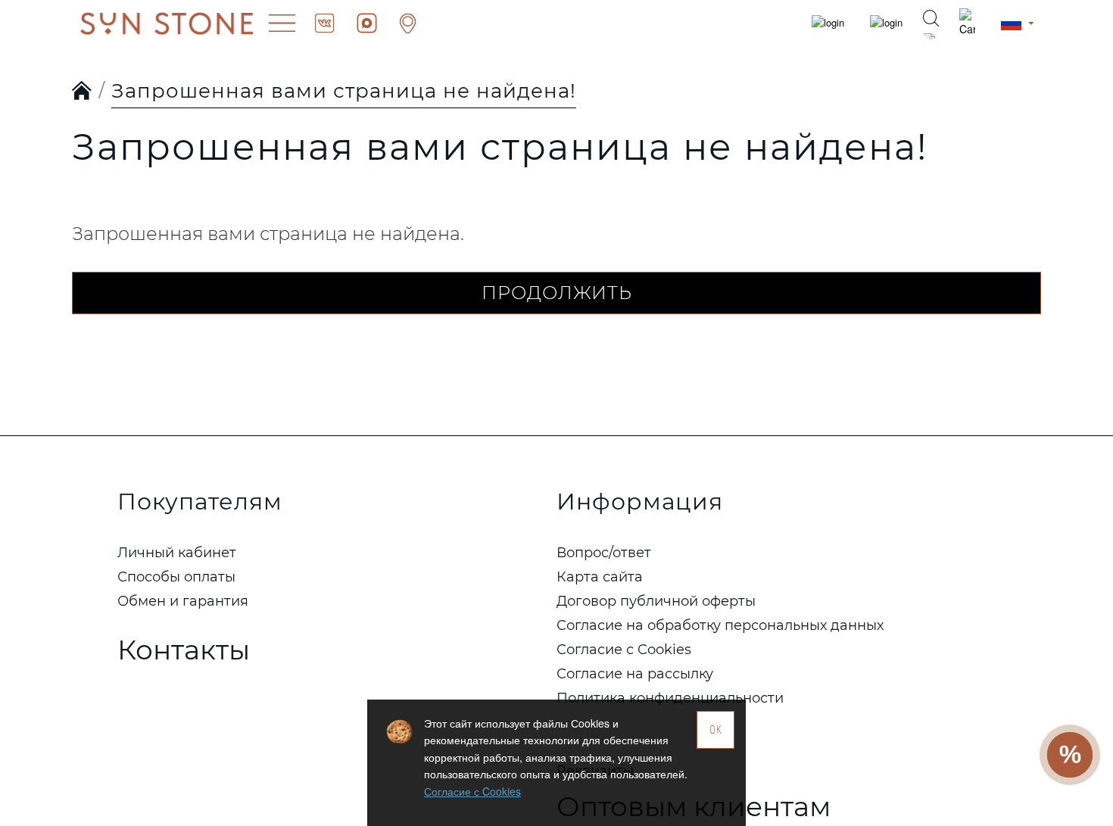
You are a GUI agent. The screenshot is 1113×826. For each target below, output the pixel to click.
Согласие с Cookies (472, 791)
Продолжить (557, 293)
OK (715, 729)
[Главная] (82, 92)
